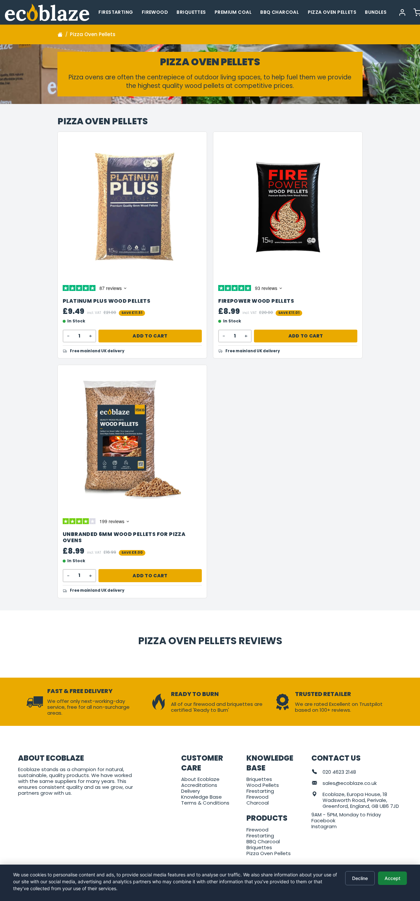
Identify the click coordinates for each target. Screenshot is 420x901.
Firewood (155, 12)
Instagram (324, 826)
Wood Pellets (262, 785)
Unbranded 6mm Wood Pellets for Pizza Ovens (124, 537)
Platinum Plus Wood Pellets (106, 301)
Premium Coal (233, 12)
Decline (360, 878)
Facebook (323, 820)
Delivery (190, 791)
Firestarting (115, 12)
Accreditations (199, 785)
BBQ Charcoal (279, 12)
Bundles (376, 12)
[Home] (60, 34)
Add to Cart (150, 336)
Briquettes (191, 12)
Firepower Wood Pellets (256, 301)
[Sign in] (402, 12)
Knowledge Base (201, 796)
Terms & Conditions (205, 802)
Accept (392, 878)
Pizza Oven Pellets (332, 12)
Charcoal (257, 802)
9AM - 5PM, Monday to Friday (346, 814)
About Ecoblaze (200, 779)
